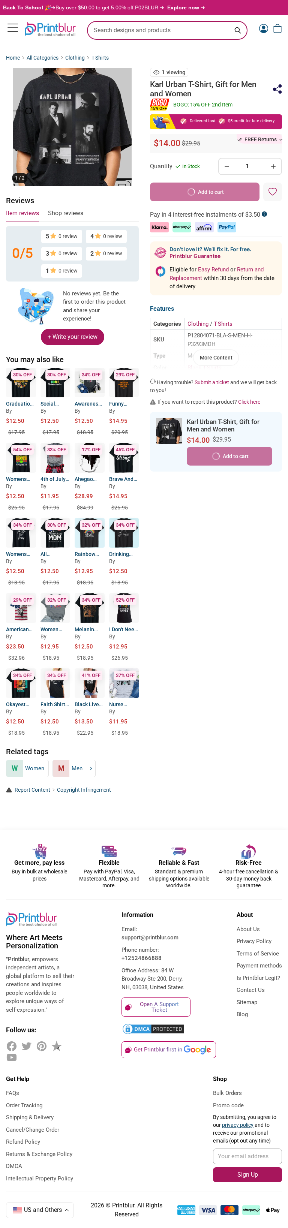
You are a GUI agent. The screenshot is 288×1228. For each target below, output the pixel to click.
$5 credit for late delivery (251, 120)
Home (13, 58)
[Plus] (273, 166)
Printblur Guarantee (195, 256)
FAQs (12, 1093)
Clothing (75, 58)
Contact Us (251, 990)
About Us (248, 929)
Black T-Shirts (205, 367)
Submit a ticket (212, 382)
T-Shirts (100, 58)
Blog (242, 1014)
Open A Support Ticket (159, 1007)
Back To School (23, 7)
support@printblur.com (150, 937)
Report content (32, 790)
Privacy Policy (254, 941)
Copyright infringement (84, 790)
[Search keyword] (237, 30)
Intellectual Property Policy (39, 1178)
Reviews (20, 200)
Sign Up (247, 1174)
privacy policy (238, 1125)
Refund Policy (23, 1141)
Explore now (183, 7)
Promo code (228, 1105)
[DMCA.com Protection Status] (156, 1029)
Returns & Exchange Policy (39, 1154)
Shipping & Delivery (30, 1117)
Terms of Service (258, 953)
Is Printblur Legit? (258, 978)
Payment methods (259, 965)
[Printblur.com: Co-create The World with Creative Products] (50, 29)
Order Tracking (24, 1105)
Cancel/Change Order (32, 1129)
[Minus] (227, 166)
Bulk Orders (227, 1093)
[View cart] (277, 28)
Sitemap (247, 1002)
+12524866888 (142, 958)
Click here (249, 402)
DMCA (14, 1166)
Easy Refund (214, 269)
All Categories (42, 58)
